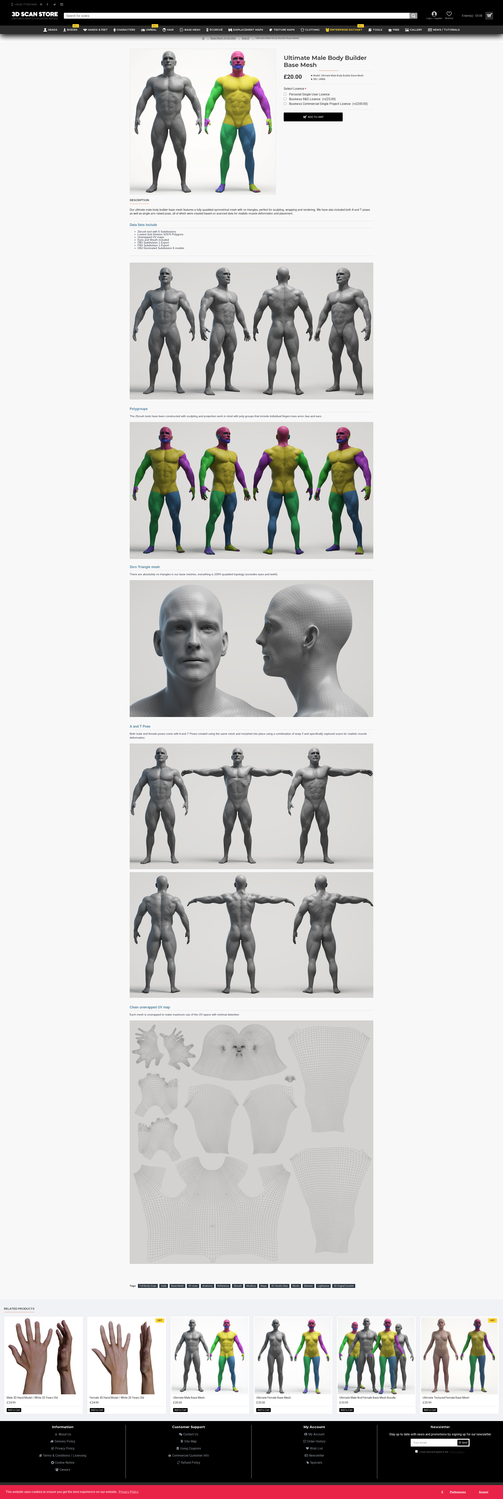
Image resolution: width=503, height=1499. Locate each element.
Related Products (19, 1308)
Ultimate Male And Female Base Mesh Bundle (367, 1397)
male (163, 1285)
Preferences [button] (458, 1492)
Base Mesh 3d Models (223, 38)
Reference (223, 1285)
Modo (296, 1285)
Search (246, 38)
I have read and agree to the (441, 1452)
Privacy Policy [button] (129, 1492)
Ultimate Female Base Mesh (273, 1397)
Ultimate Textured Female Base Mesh (446, 1397)
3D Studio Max (279, 1285)
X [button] (442, 1492)
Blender (308, 1285)
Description (139, 200)
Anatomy (207, 1285)
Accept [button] (483, 1492)
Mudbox (251, 1285)
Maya (264, 1285)
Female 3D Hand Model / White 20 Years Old (117, 1397)
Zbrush (238, 1285)
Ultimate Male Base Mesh (189, 1397)
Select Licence (294, 89)
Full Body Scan (148, 1285)
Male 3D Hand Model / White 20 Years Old (32, 1397)
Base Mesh (177, 1285)
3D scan (193, 1285)
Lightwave (323, 1285)
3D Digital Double (344, 1285)
